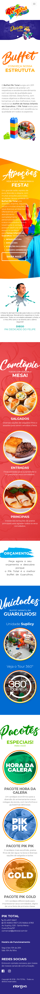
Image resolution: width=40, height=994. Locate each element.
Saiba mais (14, 256)
